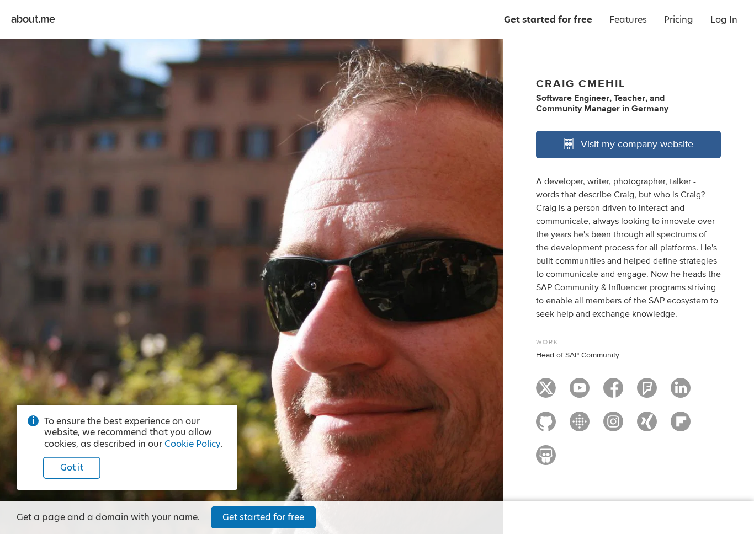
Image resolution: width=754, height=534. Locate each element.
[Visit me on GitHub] (546, 426)
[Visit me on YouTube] (580, 393)
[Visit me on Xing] (647, 426)
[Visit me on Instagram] (613, 426)
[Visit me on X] (546, 393)
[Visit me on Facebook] (613, 393)
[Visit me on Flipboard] (681, 426)
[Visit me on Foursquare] (647, 393)
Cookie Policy (192, 443)
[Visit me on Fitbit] (580, 426)
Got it (71, 467)
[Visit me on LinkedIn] (681, 393)
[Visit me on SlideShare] (546, 460)
